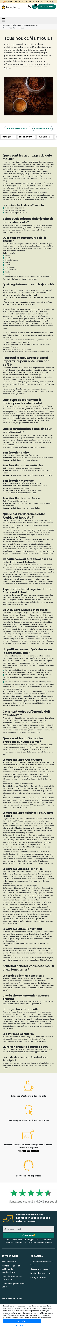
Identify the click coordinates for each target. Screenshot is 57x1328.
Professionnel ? (46, 7)
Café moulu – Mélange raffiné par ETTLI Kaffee (21, 888)
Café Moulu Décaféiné (16, 128)
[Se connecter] (29, 6)
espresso (31, 636)
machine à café (44, 368)
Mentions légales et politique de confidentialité (11, 1269)
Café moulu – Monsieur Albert (15, 948)
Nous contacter (9, 1261)
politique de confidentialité (40, 1242)
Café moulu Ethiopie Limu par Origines (18, 851)
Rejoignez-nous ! (38, 1277)
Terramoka (48, 939)
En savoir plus (21, 1325)
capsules (21, 190)
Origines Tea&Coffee (11, 818)
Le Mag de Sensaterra (40, 1273)
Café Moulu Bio (41, 128)
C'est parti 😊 (28, 1235)
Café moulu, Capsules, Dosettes (24, 25)
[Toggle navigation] (3, 20)
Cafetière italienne (21, 486)
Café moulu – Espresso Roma (15, 902)
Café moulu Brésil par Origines (15, 835)
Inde (39, 553)
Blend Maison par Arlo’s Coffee (15, 798)
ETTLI (20, 871)
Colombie (46, 752)
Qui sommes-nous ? (40, 1269)
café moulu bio (16, 656)
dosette (34, 960)
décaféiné (35, 779)
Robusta (33, 627)
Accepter (21, 1321)
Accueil (6, 25)
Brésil (7, 551)
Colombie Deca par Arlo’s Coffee (16, 786)
